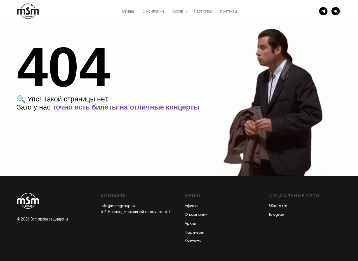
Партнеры (203, 11)
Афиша (127, 11)
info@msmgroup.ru (118, 205)
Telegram (276, 214)
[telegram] (323, 11)
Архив (178, 11)
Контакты (228, 11)
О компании (153, 11)
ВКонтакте (277, 205)
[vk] (335, 11)
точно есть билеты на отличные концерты (126, 107)
